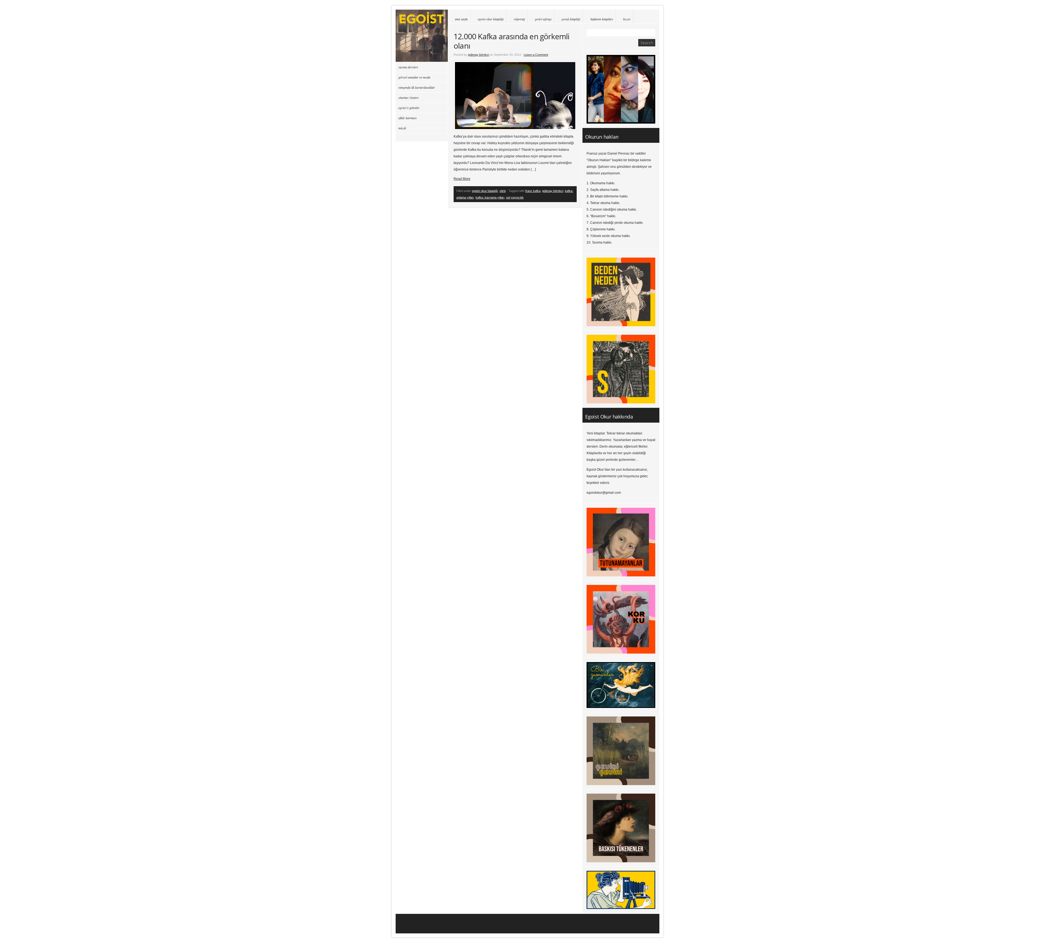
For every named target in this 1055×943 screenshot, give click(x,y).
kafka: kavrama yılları (490, 197)
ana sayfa (461, 19)
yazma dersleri (408, 67)
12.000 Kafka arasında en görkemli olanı (512, 41)
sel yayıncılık (515, 197)
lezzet (626, 19)
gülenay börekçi (478, 54)
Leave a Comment (536, 54)
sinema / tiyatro (408, 97)
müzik (402, 128)
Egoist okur (422, 36)
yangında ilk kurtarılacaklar (416, 87)
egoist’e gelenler (409, 107)
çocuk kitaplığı (571, 19)
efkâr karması (407, 118)
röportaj (519, 19)
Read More (462, 179)
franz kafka (532, 190)
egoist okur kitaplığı (491, 19)
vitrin (502, 190)
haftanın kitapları (601, 19)
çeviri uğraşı (543, 19)
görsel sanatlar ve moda (414, 77)
